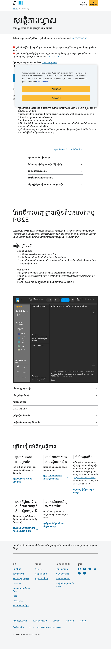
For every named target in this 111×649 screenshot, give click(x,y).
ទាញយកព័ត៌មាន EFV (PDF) (84, 477)
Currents (38, 569)
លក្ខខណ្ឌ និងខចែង (40, 621)
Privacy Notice (42, 82)
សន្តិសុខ (83, 621)
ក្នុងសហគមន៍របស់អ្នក (21, 605)
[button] (14, 3)
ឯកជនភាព (70, 621)
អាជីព (15, 596)
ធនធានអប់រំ (17, 583)
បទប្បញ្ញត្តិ (56, 621)
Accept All (56, 89)
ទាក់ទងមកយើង (62, 569)
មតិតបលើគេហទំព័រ (63, 578)
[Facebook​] (79, 568)
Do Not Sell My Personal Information (45, 627)
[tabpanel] (55, 139)
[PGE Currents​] (84, 573)
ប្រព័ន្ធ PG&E (18, 601)
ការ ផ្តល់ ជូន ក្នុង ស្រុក (21, 578)
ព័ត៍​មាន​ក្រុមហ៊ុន (18, 574)
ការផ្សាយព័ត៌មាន (41, 574)
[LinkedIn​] (89, 568)
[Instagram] (79, 573)
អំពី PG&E (17, 569)
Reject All (56, 98)
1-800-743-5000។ (55, 56)
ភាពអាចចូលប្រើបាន (20, 621)
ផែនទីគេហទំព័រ (18, 627)
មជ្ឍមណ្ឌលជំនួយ (62, 574)
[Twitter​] (84, 568)
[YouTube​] (95, 568)
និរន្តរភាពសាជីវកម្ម (41, 578)
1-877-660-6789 (79, 38)
